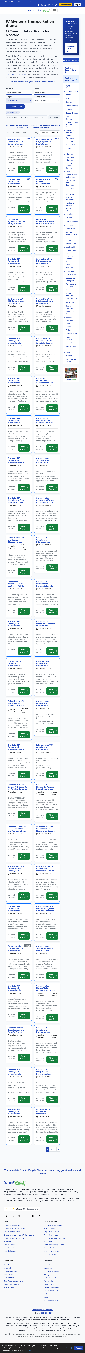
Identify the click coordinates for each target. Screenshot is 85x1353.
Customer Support (29, 2)
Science (68, 289)
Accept (79, 1348)
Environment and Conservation (71, 182)
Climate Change (72, 113)
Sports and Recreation (70, 312)
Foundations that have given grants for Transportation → (33, 82)
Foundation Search (51, 1235)
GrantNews (8, 1265)
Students (69, 317)
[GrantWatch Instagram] (52, 4)
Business (69, 102)
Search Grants (16, 107)
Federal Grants (9, 1245)
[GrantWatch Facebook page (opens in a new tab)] (6, 1215)
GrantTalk (7, 1268)
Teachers (69, 326)
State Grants (8, 1241)
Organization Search (51, 1232)
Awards (68, 95)
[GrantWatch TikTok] (56, 4)
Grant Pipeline (49, 1241)
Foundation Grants (11, 1248)
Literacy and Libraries (70, 239)
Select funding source (42, 100)
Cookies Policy (49, 1284)
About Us (47, 1265)
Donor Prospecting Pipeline (54, 1245)
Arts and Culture (72, 91)
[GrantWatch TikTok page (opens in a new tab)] (39, 1215)
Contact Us (48, 1268)
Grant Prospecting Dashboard (55, 1238)
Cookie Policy (29, 1350)
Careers (47, 1297)
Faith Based (70, 188)
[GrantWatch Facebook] (38, 4)
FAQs (46, 1294)
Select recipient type (14, 92)
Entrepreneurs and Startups (71, 176)
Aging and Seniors (70, 86)
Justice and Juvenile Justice (71, 233)
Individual (69, 225)
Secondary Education (70, 294)
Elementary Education (70, 159)
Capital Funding (72, 106)
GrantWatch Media (51, 1291)
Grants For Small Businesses (14, 1228)
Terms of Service (50, 1278)
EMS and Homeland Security (69, 165)
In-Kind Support (72, 221)
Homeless (69, 214)
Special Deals (9, 1287)
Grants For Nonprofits (12, 1225)
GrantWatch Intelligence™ (16, 74)
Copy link (55, 117)
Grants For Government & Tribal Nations (19, 1235)
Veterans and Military (71, 347)
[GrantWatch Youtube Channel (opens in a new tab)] (26, 1215)
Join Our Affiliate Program (53, 1300)
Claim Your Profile (50, 1254)
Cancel (69, 1348)
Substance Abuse (70, 322)
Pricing (46, 1274)
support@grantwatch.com (42, 1310)
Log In (77, 5)
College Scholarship (70, 118)
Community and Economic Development (72, 124)
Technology (70, 330)
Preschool (69, 267)
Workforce (69, 356)
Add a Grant (8, 1274)
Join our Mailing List (11, 1284)
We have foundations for (70, 70)
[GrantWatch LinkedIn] (45, 4)
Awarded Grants (10, 1251)
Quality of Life (71, 275)
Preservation (70, 271)
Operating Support (69, 257)
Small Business (71, 299)
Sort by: (35, 133)
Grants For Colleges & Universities (16, 1238)
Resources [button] (8, 1261)
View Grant (22, 169)
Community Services (70, 131)
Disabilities (70, 141)
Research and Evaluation (71, 285)
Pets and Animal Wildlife (72, 263)
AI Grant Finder (49, 1228)
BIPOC (68, 98)
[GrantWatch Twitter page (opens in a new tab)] (13, 1215)
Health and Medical (70, 204)
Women (68, 352)
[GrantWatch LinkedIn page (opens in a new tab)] (19, 1215)
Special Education (69, 307)
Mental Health (71, 243)
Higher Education (69, 209)
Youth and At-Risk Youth (71, 360)
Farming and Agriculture (70, 193)
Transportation (12, 100)
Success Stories (9, 1278)
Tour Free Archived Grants (13, 1281)
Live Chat (18, 2)
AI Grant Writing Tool (51, 1251)
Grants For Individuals (12, 1232)
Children (69, 109)
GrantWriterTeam (10, 1271)
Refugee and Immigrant (70, 279)
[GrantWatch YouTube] (49, 4)
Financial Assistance (70, 198)
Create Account (65, 5)
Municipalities (71, 247)
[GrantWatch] (38, 10)
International (71, 229)
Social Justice (70, 302)
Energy (68, 171)
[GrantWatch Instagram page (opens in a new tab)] (32, 1215)
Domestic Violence (69, 149)
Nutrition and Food (71, 252)
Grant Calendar (49, 1248)
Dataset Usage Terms (52, 1287)
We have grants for (69, 79)
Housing (69, 218)
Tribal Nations (71, 343)
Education (69, 154)
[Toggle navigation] (54, 10)
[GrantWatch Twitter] (42, 4)
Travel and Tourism (70, 338)
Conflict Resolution (70, 137)
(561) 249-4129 (8, 2)
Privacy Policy (49, 1281)
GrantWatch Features (52, 1271)
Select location (40, 92)
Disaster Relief (71, 145)
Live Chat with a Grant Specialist (71, 60)
